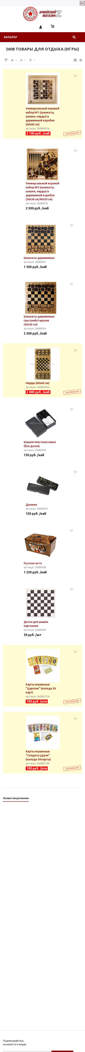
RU (82, 3)
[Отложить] (75, 76)
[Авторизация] (40, 26)
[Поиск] (74, 37)
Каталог (10, 37)
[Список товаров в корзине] (52, 26)
